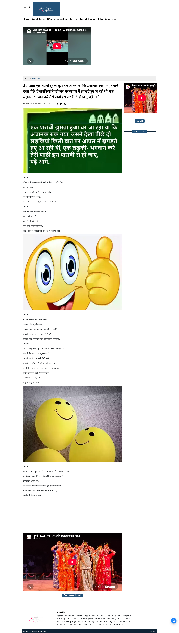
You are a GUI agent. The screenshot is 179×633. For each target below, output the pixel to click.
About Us (61, 612)
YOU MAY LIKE (140, 132)
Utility (100, 19)
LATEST (140, 121)
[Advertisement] (72, 516)
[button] (24, 6)
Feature (73, 19)
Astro (107, 19)
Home (26, 19)
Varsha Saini (32, 103)
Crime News (62, 19)
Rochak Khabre (38, 19)
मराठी (114, 19)
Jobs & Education (87, 19)
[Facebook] (139, 612)
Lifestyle (51, 19)
